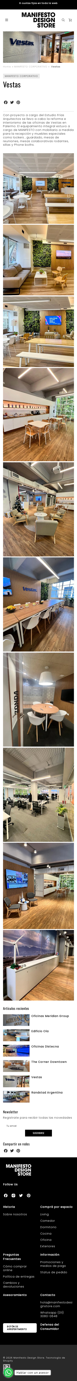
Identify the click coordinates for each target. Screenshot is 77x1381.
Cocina (46, 1234)
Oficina (46, 1240)
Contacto (47, 1295)
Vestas (55, 66)
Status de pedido (53, 1272)
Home (7, 66)
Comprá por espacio (56, 1207)
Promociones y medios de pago (53, 1264)
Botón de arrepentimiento (17, 1328)
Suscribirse (38, 1133)
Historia (9, 1207)
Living (44, 1214)
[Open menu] (6, 20)
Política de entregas (19, 1277)
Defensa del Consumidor (49, 1326)
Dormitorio (48, 1227)
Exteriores (47, 1246)
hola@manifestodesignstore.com (56, 1304)
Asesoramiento (15, 1295)
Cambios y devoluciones (13, 1285)
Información (49, 1255)
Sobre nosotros (15, 1214)
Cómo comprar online (15, 1268)
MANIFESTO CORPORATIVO (30, 66)
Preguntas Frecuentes (12, 1257)
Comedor (47, 1221)
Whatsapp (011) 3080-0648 (52, 1314)
